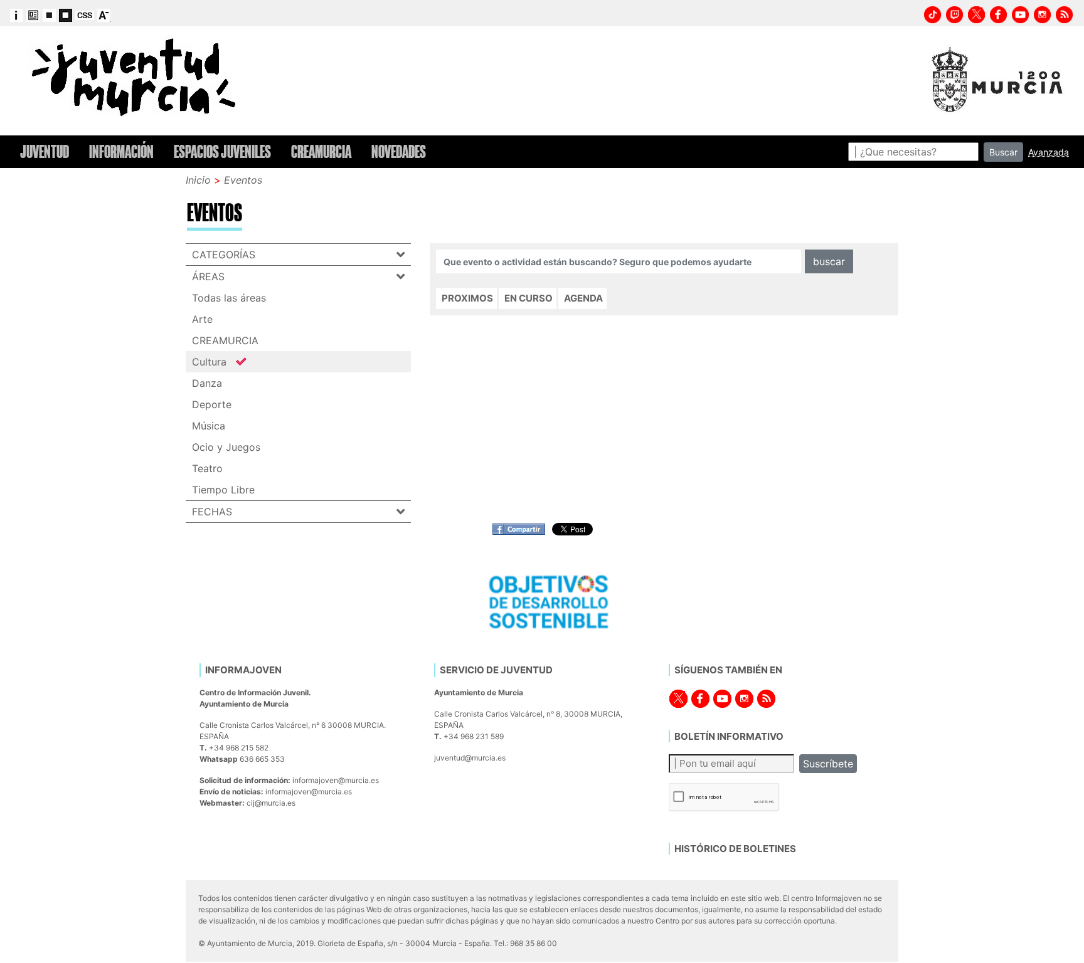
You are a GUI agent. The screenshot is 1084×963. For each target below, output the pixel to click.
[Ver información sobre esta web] (16, 14)
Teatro (207, 468)
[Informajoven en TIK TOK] (932, 13)
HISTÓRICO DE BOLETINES (735, 849)
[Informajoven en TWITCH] (954, 13)
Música (208, 425)
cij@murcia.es (271, 803)
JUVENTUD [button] (44, 151)
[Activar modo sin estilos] (84, 14)
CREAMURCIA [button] (321, 151)
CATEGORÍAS (223, 254)
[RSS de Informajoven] (1064, 13)
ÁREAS (208, 276)
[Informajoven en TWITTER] (976, 13)
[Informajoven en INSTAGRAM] (1042, 13)
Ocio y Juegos (226, 447)
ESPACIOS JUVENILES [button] (222, 151)
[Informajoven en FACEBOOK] (998, 13)
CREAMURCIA (225, 340)
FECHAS (212, 511)
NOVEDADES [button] (398, 151)
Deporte (211, 404)
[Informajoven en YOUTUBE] (1020, 13)
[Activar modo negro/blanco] (65, 14)
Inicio (198, 180)
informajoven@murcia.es (335, 780)
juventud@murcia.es (470, 757)
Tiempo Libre (223, 489)
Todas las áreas (229, 298)
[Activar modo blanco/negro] (49, 14)
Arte (202, 319)
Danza (207, 383)
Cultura (209, 361)
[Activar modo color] (33, 14)
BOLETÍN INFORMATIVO (729, 736)
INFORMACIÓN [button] (121, 151)
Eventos (243, 180)
